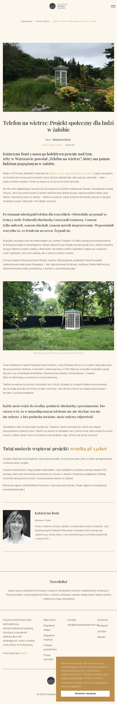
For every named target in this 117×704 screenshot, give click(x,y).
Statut (23, 653)
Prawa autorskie (48, 657)
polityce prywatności (72, 678)
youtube (102, 631)
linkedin (101, 637)
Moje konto (50, 619)
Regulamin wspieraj (49, 637)
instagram (103, 625)
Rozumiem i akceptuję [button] (85, 693)
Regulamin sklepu (49, 627)
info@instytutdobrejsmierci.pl (79, 624)
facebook (103, 619)
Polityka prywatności (50, 647)
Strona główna (26, 21)
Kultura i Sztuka (42, 21)
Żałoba (59, 145)
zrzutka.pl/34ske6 (88, 448)
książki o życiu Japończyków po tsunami (71, 173)
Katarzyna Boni (47, 513)
